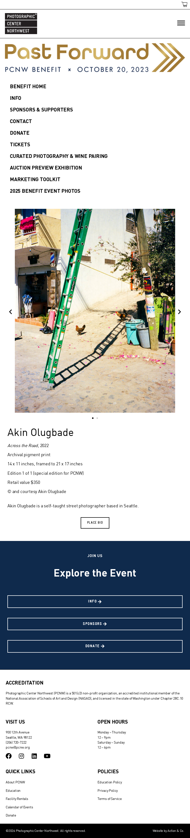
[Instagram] (21, 756)
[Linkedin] (34, 756)
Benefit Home (28, 86)
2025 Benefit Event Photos (45, 191)
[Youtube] (47, 756)
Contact (21, 121)
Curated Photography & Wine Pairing (59, 156)
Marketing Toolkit (35, 179)
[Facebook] (9, 756)
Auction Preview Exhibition (46, 167)
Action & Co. (175, 831)
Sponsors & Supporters (41, 109)
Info (15, 98)
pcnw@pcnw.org (18, 747)
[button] (10, 311)
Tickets (20, 144)
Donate (19, 132)
